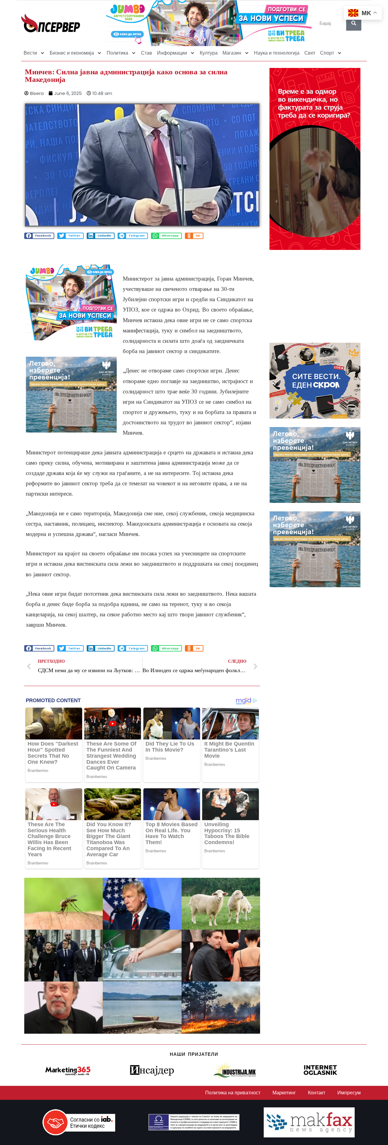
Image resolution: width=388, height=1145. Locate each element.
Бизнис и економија (72, 52)
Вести (30, 52)
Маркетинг (284, 1092)
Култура (209, 52)
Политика (117, 52)
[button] (39, 236)
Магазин (231, 52)
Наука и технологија (276, 52)
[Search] (353, 23)
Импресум (349, 1092)
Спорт (327, 52)
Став (146, 52)
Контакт (316, 1092)
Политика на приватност (232, 1092)
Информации (172, 52)
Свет (309, 52)
